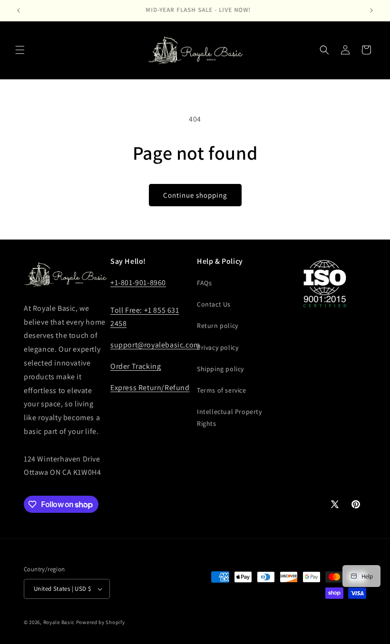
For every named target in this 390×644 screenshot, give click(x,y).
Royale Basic (59, 622)
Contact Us (214, 304)
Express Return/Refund (150, 388)
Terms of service (221, 390)
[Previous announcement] (18, 10)
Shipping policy (220, 369)
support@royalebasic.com (155, 345)
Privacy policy (217, 347)
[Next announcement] (371, 10)
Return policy (217, 325)
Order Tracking (135, 366)
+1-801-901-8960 (138, 283)
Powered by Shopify (100, 622)
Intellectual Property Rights (229, 417)
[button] (20, 49)
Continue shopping (195, 195)
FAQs (204, 283)
